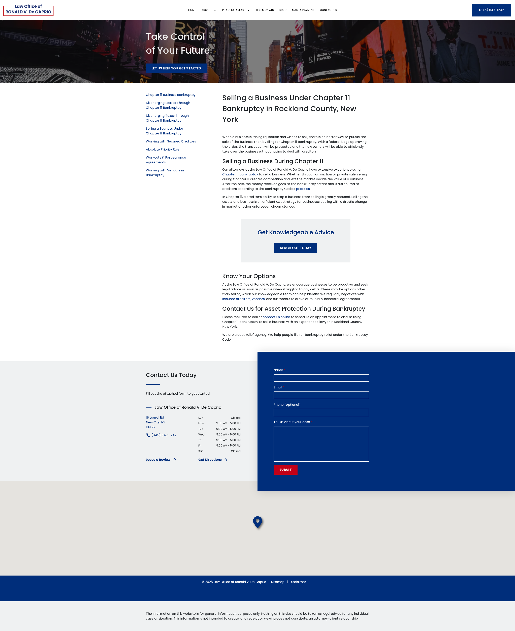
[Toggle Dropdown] (215, 10)
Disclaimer (297, 582)
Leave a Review (158, 459)
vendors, (258, 299)
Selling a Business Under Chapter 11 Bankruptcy (164, 131)
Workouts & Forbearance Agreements (166, 160)
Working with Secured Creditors (171, 141)
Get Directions (210, 459)
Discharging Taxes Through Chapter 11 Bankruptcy (167, 118)
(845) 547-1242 (163, 435)
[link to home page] (28, 10)
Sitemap (277, 582)
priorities (303, 188)
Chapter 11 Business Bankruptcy (171, 94)
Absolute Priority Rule (162, 149)
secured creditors (236, 299)
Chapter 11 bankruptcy (240, 174)
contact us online (276, 317)
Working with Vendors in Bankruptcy (165, 172)
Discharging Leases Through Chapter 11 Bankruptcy (168, 105)
